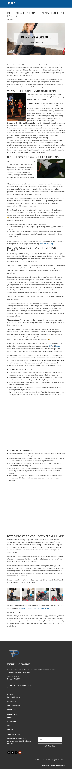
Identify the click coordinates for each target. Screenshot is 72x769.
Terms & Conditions (58, 765)
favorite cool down (25, 608)
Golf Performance (13, 705)
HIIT (50, 346)
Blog (8, 725)
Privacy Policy (45, 765)
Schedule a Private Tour (20, 685)
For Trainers (11, 721)
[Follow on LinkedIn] (16, 752)
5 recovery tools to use (41, 608)
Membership (11, 701)
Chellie (11, 19)
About (9, 717)
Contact (10, 729)
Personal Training (13, 697)
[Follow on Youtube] (19, 752)
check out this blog (46, 244)
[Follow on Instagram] (8, 752)
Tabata (57, 346)
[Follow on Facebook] (12, 752)
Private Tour (11, 709)
